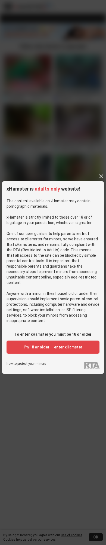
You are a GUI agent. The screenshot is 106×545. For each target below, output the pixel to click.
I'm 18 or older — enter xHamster (53, 347)
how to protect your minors (26, 364)
